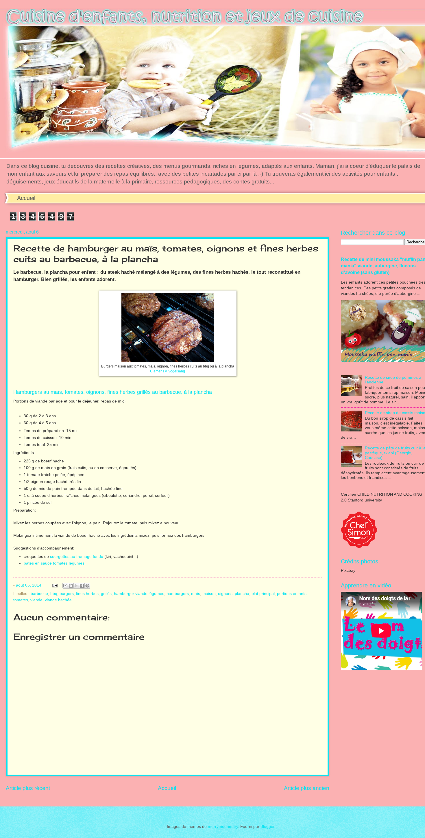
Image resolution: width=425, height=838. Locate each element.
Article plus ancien (306, 788)
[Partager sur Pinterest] (87, 586)
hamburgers (178, 593)
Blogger (267, 826)
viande (36, 600)
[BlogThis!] (71, 586)
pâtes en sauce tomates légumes (54, 563)
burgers (67, 593)
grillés (106, 593)
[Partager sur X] (76, 586)
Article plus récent (28, 788)
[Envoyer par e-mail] (65, 586)
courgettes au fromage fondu (77, 556)
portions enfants (291, 593)
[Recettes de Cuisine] (359, 547)
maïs (195, 593)
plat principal (263, 593)
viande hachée (58, 600)
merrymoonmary (223, 826)
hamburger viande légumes (139, 593)
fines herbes (87, 593)
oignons (225, 593)
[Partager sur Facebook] (82, 586)
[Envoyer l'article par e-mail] (55, 585)
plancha (242, 593)
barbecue (39, 593)
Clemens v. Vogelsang (167, 371)
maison (209, 593)
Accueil (26, 198)
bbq (53, 593)
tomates (20, 600)
